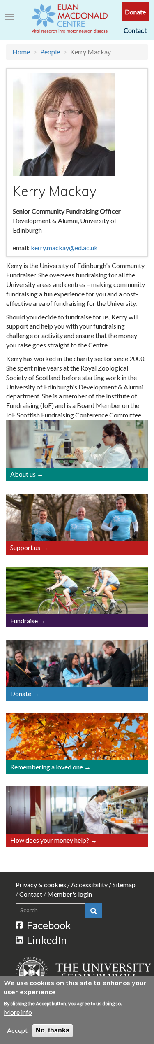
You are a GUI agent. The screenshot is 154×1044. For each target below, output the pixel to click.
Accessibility (89, 884)
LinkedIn (47, 940)
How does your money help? (49, 840)
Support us (25, 547)
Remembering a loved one (46, 767)
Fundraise (24, 621)
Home (21, 52)
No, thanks (52, 1030)
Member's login (69, 894)
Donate (135, 12)
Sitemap (124, 884)
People (50, 52)
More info (18, 1012)
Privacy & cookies (41, 884)
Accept (17, 1030)
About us (23, 474)
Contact (135, 30)
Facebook (49, 925)
